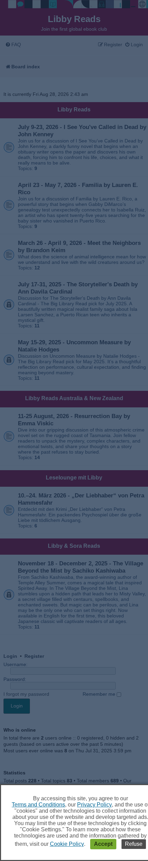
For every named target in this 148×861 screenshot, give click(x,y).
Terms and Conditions (38, 805)
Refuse (133, 844)
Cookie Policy (67, 844)
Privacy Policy (94, 805)
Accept (103, 844)
